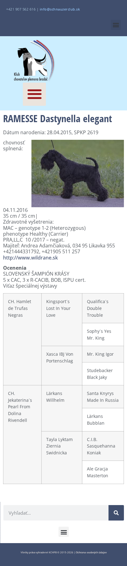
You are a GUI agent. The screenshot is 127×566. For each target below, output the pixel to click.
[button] (116, 25)
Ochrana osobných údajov (91, 552)
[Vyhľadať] (116, 513)
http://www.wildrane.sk (30, 257)
